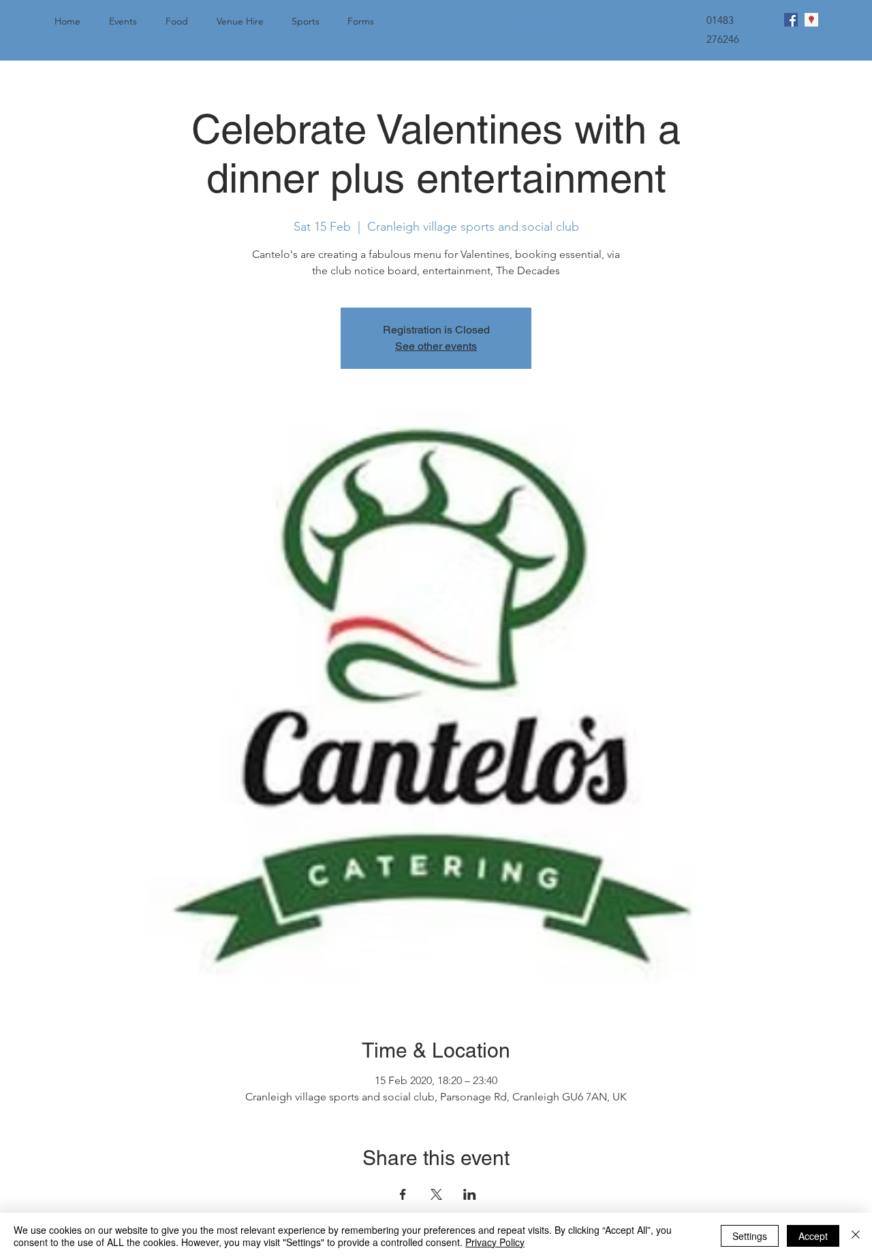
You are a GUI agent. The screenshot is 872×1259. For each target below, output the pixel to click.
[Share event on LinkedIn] (469, 1194)
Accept (813, 1236)
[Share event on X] (436, 1194)
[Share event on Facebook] (402, 1194)
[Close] (855, 1236)
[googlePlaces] (811, 20)
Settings (749, 1236)
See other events (436, 346)
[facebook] (791, 20)
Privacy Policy (495, 1242)
